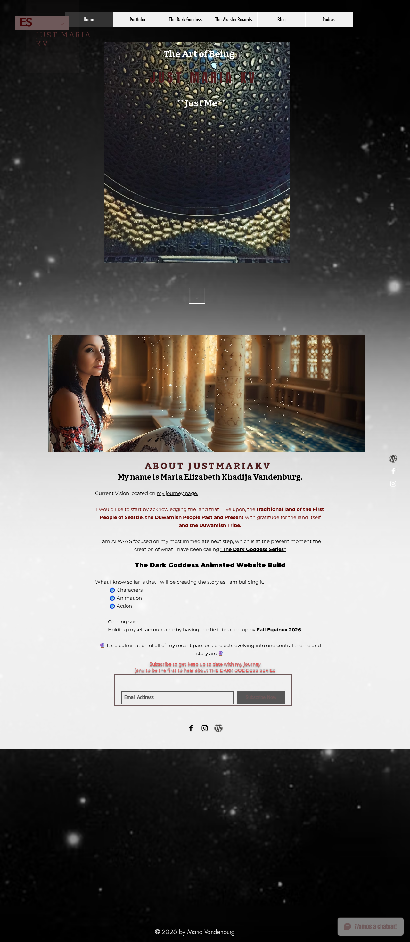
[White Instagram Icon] (393, 484)
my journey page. (177, 493)
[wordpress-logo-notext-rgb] (393, 459)
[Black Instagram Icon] (205, 728)
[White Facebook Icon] (393, 471)
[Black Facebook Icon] (191, 728)
